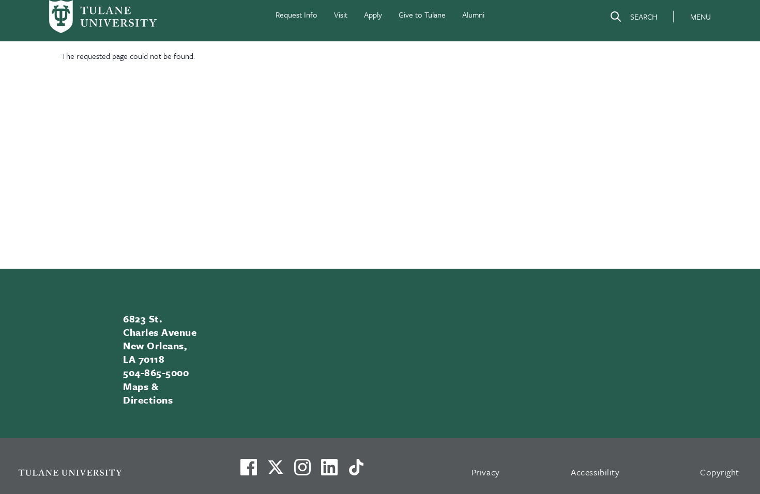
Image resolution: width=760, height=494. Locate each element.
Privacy (486, 472)
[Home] (103, 16)
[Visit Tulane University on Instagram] (302, 471)
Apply (373, 14)
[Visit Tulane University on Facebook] (248, 471)
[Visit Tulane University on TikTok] (356, 471)
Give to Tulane (422, 14)
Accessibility (595, 472)
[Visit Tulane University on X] (275, 471)
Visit (340, 14)
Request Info (296, 14)
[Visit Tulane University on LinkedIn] (329, 471)
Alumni (473, 14)
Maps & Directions (148, 393)
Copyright (719, 472)
